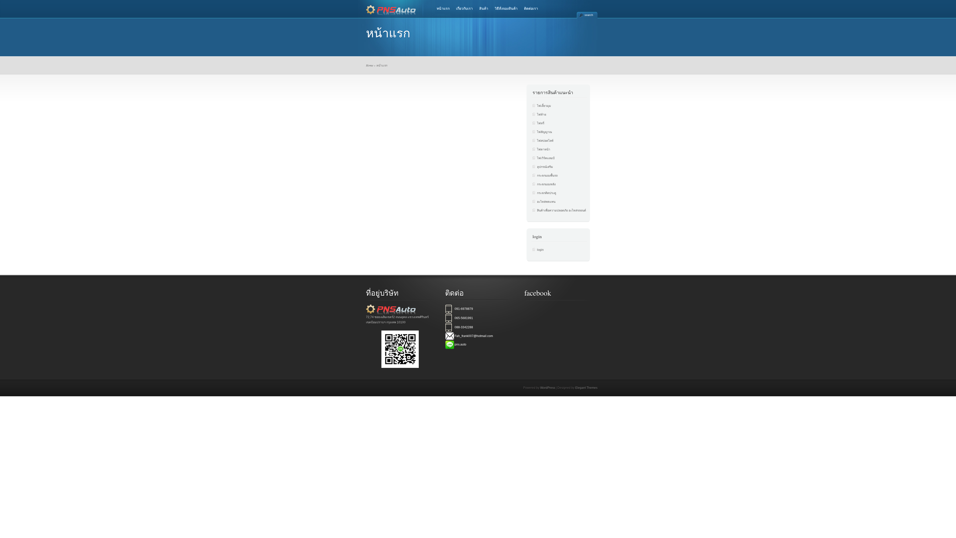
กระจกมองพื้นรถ (547, 175)
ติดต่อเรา (531, 8)
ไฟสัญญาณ (544, 132)
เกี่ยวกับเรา (464, 8)
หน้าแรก (443, 8)
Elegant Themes (586, 388)
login (540, 250)
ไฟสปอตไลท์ (545, 140)
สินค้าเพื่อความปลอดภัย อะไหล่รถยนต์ (561, 210)
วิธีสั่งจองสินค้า (506, 8)
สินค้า (483, 8)
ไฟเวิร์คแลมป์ (546, 158)
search (589, 14)
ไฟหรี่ (540, 123)
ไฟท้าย (541, 114)
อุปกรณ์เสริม (545, 167)
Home (369, 65)
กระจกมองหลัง (546, 184)
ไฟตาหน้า (543, 149)
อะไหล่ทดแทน (546, 201)
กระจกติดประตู (546, 193)
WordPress (547, 388)
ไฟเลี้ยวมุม (544, 106)
